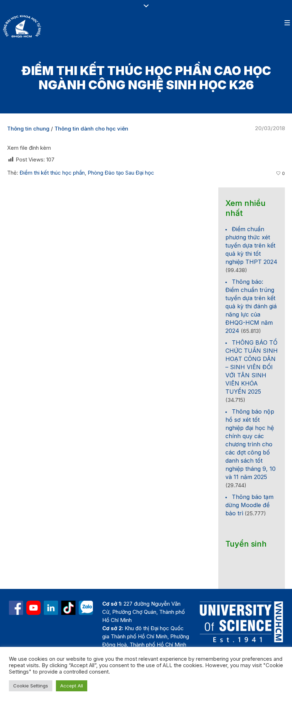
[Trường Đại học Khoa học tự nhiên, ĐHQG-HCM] (33, 608)
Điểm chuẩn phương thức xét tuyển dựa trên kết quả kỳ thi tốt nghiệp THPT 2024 (251, 245)
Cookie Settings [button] (30, 685)
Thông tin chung (28, 128)
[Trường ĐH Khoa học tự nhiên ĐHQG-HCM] (16, 608)
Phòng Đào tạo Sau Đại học (121, 172)
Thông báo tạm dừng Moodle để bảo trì (249, 505)
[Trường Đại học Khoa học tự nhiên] (51, 608)
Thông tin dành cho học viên (91, 128)
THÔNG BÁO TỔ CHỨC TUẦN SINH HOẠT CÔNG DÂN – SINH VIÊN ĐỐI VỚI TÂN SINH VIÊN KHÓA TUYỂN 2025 (251, 367)
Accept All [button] (71, 685)
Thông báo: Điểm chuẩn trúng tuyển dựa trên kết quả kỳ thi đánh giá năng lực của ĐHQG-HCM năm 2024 (251, 306)
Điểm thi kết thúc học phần (52, 172)
